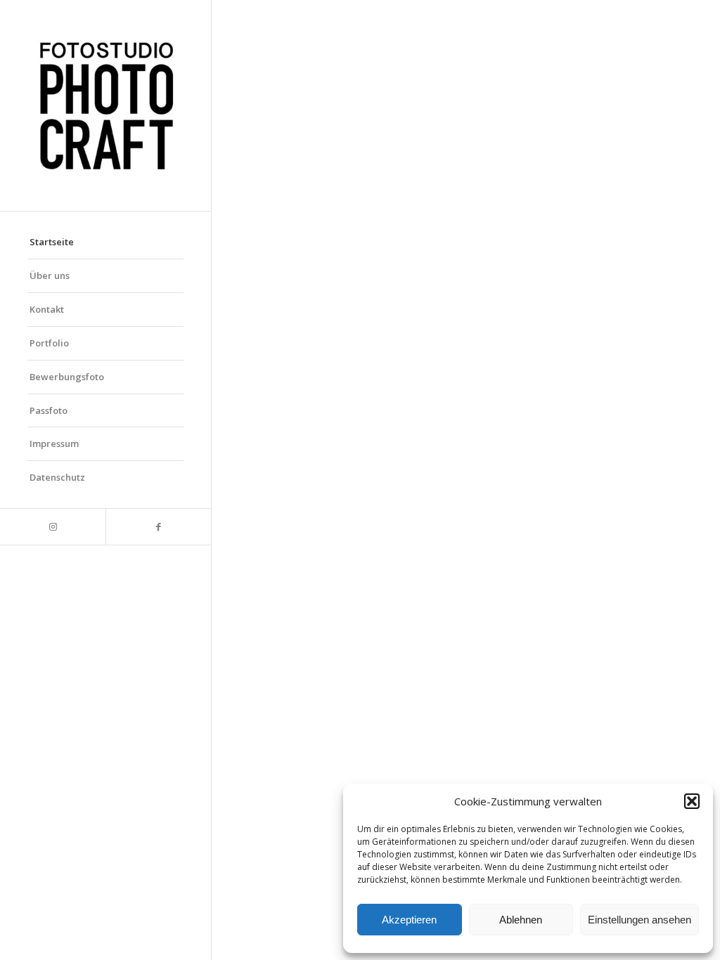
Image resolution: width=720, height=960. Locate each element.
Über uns (50, 275)
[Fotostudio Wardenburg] (105, 105)
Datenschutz (57, 477)
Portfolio (49, 343)
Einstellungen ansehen (639, 920)
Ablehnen (520, 920)
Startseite (52, 241)
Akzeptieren (409, 920)
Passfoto (49, 410)
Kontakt (47, 309)
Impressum (54, 443)
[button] (692, 801)
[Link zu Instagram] (52, 527)
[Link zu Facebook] (158, 527)
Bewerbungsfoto (67, 376)
